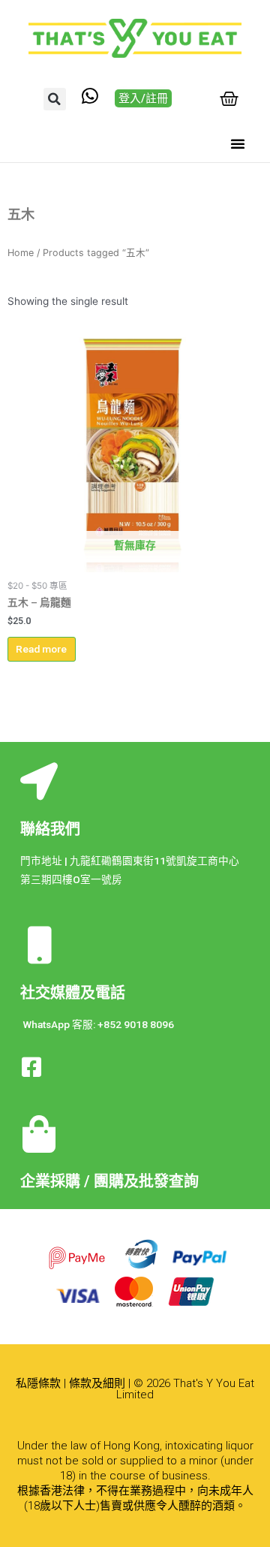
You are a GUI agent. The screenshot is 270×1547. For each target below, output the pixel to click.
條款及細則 (97, 1383)
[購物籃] (229, 98)
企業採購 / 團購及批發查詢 (109, 1181)
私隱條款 (38, 1383)
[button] (55, 99)
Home (21, 252)
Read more (41, 649)
